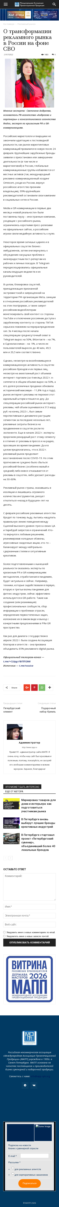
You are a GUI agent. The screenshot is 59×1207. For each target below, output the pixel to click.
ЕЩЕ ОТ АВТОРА (14, 791)
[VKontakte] (34, 1085)
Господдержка (11, 843)
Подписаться (30, 1183)
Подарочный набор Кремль (48, 710)
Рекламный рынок (27, 24)
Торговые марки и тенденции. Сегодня (9, 805)
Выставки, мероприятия (10, 826)
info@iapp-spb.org (40, 1076)
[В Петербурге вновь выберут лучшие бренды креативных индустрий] (11, 823)
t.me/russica (26, 665)
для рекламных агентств (28, 1169)
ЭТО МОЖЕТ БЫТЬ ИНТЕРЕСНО (22, 787)
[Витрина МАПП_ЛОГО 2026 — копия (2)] (29, 979)
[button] (54, 4)
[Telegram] (25, 1085)
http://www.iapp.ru (29, 747)
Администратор (29, 742)
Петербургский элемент (11, 710)
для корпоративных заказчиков (31, 1174)
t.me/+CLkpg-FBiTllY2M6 (16, 661)
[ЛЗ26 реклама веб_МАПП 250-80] (46, 15)
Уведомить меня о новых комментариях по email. (31, 932)
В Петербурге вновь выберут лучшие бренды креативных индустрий (38, 823)
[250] (19, 15)
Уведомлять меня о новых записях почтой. (28, 936)
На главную (8, 24)
